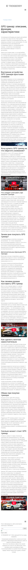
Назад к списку (8, 19)
